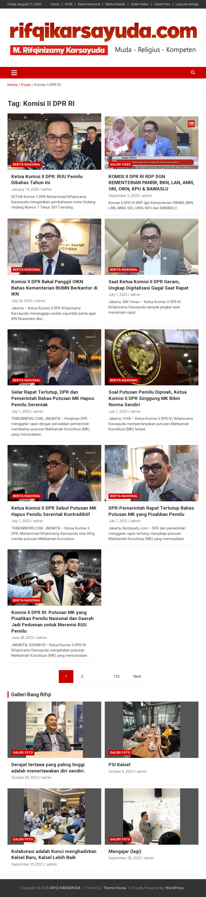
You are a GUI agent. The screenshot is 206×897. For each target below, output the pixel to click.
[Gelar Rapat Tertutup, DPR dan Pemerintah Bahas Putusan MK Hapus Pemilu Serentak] (54, 357)
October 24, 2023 (24, 778)
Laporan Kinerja (187, 4)
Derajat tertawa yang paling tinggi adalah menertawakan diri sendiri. (48, 768)
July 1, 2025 (118, 295)
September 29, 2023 (27, 864)
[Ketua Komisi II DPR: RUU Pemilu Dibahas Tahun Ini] (54, 141)
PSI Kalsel (119, 764)
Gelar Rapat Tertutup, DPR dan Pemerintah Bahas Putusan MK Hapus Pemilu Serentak (52, 398)
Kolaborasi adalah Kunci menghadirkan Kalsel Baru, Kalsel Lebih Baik (53, 854)
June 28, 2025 (22, 638)
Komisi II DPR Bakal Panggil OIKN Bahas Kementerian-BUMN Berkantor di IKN (54, 288)
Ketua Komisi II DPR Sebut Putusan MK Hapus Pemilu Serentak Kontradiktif (53, 511)
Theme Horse (115, 888)
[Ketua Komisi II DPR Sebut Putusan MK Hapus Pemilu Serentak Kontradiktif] (54, 473)
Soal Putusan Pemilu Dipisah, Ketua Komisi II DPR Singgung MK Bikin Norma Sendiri (148, 398)
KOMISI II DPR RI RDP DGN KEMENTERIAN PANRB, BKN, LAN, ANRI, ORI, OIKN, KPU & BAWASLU (151, 183)
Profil (68, 4)
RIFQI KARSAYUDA (65, 888)
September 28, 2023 (125, 858)
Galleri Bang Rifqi (31, 694)
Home (54, 4)
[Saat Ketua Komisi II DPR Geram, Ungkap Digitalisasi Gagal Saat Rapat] (152, 247)
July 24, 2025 (21, 301)
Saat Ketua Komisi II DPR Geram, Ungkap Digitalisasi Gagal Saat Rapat (148, 285)
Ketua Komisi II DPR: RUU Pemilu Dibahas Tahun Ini (47, 180)
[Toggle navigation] (14, 72)
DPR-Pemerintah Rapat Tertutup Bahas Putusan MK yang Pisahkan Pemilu (151, 511)
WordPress (175, 888)
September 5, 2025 (124, 196)
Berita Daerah (115, 4)
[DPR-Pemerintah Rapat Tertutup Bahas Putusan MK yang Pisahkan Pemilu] (152, 473)
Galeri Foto (162, 4)
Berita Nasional (89, 4)
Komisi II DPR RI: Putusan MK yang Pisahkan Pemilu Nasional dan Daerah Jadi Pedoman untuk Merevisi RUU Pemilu (52, 621)
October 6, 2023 (121, 771)
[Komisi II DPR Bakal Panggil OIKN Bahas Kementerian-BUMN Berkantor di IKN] (54, 247)
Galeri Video (139, 4)
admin (47, 189)
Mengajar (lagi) (125, 851)
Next (137, 676)
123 (117, 676)
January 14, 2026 (25, 189)
